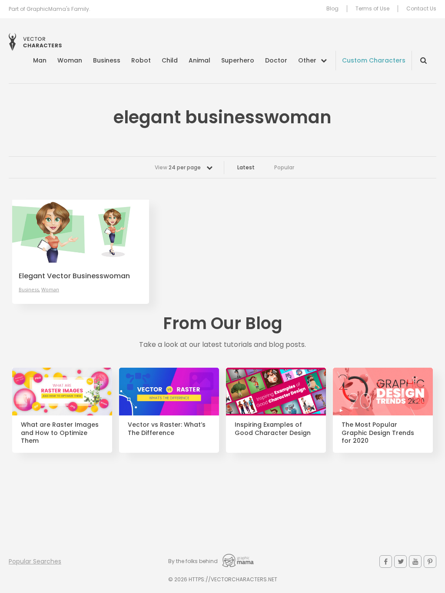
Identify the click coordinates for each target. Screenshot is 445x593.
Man (39, 60)
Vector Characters (35, 42)
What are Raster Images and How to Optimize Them (60, 433)
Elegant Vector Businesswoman (74, 276)
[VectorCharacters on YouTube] (415, 561)
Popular (284, 167)
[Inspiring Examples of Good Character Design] (276, 391)
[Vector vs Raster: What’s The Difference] (169, 391)
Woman (69, 60)
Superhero (237, 60)
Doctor (276, 60)
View (178, 167)
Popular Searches (35, 561)
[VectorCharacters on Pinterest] (430, 561)
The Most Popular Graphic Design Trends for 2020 (378, 433)
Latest (246, 167)
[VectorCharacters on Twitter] (400, 561)
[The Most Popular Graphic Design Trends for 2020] (383, 391)
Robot (141, 60)
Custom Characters (373, 60)
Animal (199, 60)
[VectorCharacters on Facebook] (385, 561)
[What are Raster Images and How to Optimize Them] (62, 391)
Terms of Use (372, 8)
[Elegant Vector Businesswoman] (80, 231)
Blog (332, 8)
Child (170, 60)
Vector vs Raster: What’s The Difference (167, 429)
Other (307, 60)
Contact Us (421, 8)
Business (106, 60)
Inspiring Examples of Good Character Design (273, 429)
